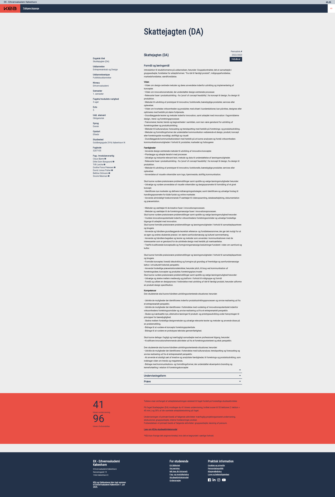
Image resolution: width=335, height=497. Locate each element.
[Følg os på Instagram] (218, 481)
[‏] (105, 159)
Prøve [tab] (147, 381)
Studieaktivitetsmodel (179, 477)
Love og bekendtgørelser (218, 474)
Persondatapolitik (216, 468)
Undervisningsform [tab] (155, 375)
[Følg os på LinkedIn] (214, 481)
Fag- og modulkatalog (179, 474)
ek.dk (328, 2)
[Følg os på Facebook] (209, 481)
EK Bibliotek (175, 465)
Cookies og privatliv (216, 465)
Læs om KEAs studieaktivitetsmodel (160, 429)
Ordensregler (175, 480)
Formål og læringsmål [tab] (156, 65)
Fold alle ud (236, 59)
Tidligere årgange (31, 8)
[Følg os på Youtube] (224, 481)
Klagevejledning (215, 471)
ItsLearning (175, 468)
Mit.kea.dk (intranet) (179, 471)
